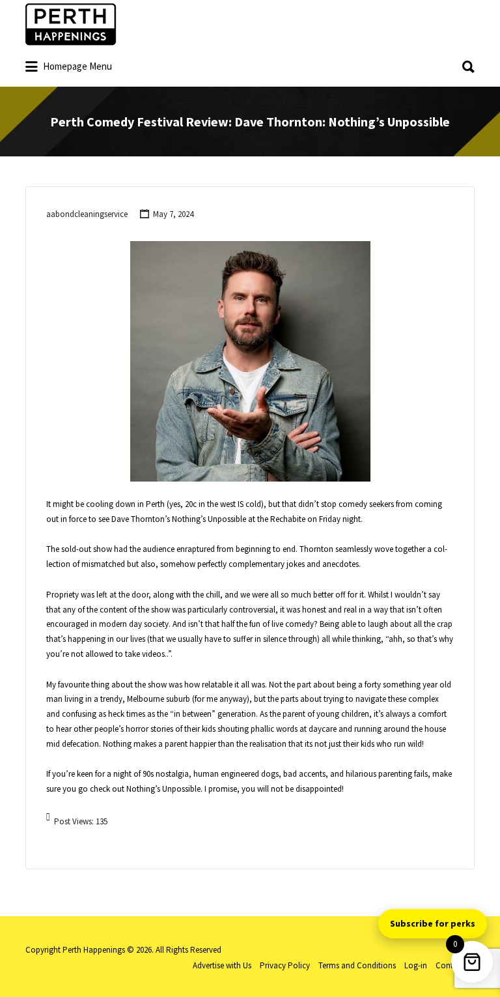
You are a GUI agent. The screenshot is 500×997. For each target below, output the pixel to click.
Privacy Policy (285, 965)
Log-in (415, 965)
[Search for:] (250, 62)
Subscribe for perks (432, 923)
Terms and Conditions (357, 965)
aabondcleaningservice (87, 214)
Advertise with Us (222, 965)
